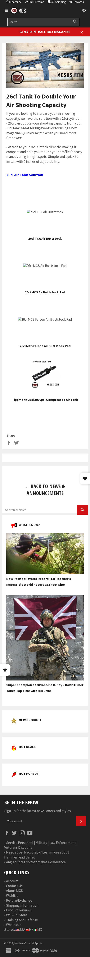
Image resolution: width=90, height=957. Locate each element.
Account (12, 881)
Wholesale (14, 924)
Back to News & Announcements (46, 489)
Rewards (78, 2)
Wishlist (12, 895)
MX (39, 929)
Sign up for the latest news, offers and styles (37, 811)
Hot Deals (27, 747)
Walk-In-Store (16, 915)
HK (31, 929)
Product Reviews (19, 910)
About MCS (14, 890)
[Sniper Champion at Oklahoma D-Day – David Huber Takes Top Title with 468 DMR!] (45, 679)
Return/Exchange (19, 900)
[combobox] (43, 22)
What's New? (29, 525)
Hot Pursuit (29, 773)
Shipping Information (22, 905)
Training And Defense (22, 920)
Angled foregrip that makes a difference (36, 862)
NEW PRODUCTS (31, 720)
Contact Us (14, 885)
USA (22, 929)
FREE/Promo (36, 2)
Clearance (15, 2)
